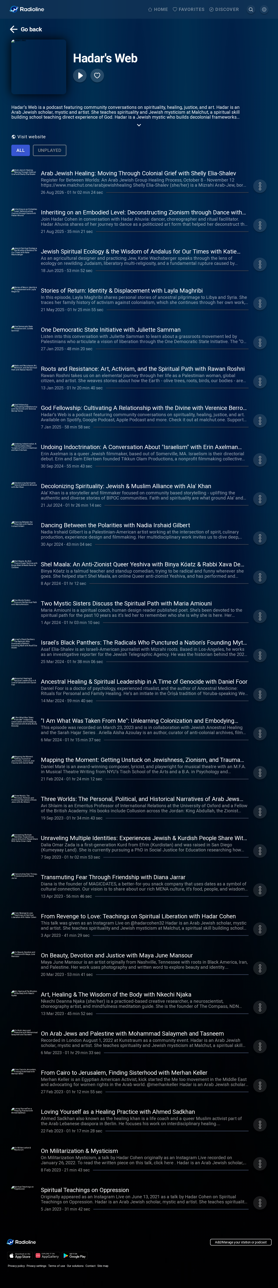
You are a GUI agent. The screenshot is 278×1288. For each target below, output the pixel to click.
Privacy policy (16, 1266)
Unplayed (49, 150)
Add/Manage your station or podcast (241, 1242)
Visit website (31, 136)
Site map (102, 1266)
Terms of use (56, 1266)
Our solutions (75, 1266)
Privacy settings (36, 1266)
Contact (90, 1266)
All (20, 150)
